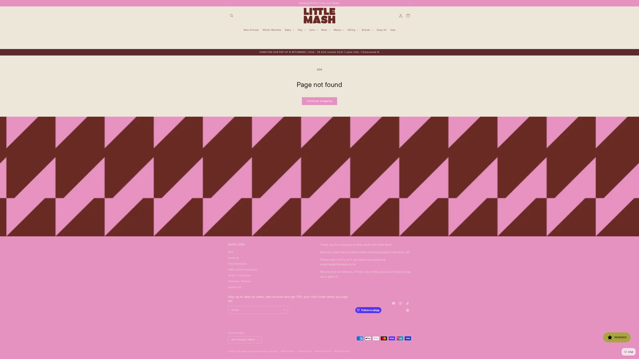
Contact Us (234, 287)
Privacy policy (305, 351)
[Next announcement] (410, 3)
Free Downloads (237, 263)
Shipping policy (342, 351)
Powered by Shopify (268, 351)
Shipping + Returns (239, 281)
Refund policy (288, 351)
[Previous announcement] (229, 3)
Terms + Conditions (239, 275)
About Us (233, 257)
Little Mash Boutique (247, 351)
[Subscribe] (284, 310)
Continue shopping (319, 101)
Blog (230, 251)
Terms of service (323, 351)
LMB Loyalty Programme (242, 269)
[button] (231, 15)
